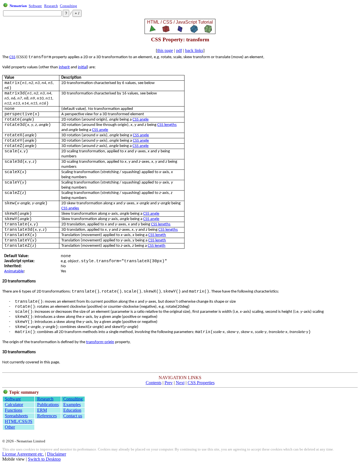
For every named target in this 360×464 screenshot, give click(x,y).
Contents (153, 382)
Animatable (14, 271)
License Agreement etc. (23, 454)
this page (165, 50)
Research (51, 6)
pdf (179, 50)
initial (82, 67)
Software (35, 6)
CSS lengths (167, 125)
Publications (48, 404)
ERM (42, 410)
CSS (12, 57)
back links (194, 50)
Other (10, 427)
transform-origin (100, 342)
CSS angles (70, 208)
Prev (169, 382)
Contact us (72, 415)
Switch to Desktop (44, 459)
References (47, 415)
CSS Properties (201, 382)
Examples (72, 404)
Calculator (14, 404)
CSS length (157, 235)
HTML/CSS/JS (18, 421)
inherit (64, 67)
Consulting (68, 6)
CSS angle (140, 119)
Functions (13, 410)
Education (72, 410)
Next (180, 382)
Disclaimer (56, 454)
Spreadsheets (16, 415)
